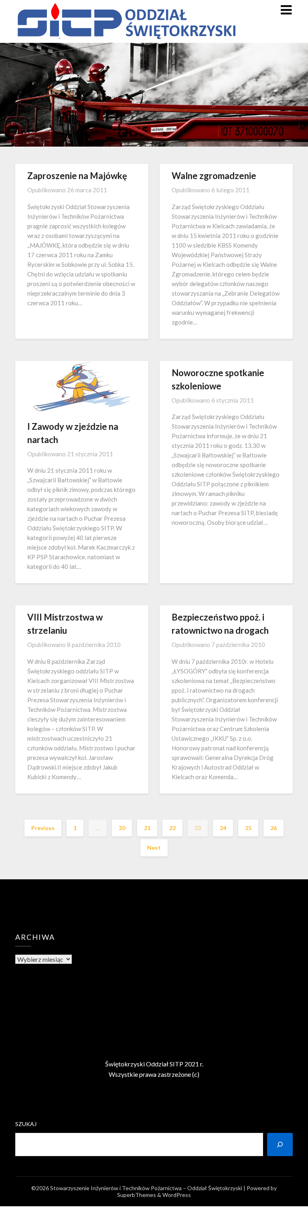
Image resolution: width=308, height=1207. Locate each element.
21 (147, 827)
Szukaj (25, 1123)
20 (122, 827)
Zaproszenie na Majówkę (77, 175)
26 (273, 827)
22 (172, 827)
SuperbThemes (136, 1194)
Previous (43, 827)
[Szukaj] (280, 1144)
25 (248, 827)
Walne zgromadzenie (214, 175)
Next (154, 847)
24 (223, 827)
